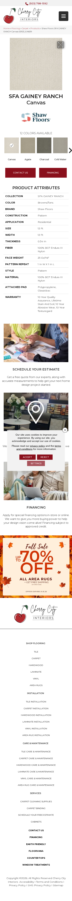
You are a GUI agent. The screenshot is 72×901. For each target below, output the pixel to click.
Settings (36, 463)
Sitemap (58, 885)
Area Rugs (36, 685)
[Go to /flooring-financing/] (36, 495)
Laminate (36, 671)
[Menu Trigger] (63, 16)
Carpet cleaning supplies (36, 801)
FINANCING (53, 172)
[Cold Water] (60, 145)
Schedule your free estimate (36, 815)
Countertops (36, 858)
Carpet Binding (36, 808)
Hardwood (36, 665)
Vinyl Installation (36, 728)
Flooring (16, 28)
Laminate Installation (36, 721)
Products (35, 28)
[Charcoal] (44, 145)
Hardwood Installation (36, 715)
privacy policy (37, 445)
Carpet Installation (36, 708)
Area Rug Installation (36, 735)
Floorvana (36, 851)
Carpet (25, 28)
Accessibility (26, 881)
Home (6, 28)
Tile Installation (36, 701)
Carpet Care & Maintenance (36, 758)
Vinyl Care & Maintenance (36, 778)
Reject (45, 457)
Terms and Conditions (49, 881)
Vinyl (36, 678)
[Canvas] (11, 145)
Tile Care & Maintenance (36, 751)
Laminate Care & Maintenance (36, 771)
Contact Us (20, 172)
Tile (36, 651)
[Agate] (28, 145)
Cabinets (36, 821)
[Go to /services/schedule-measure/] (36, 355)
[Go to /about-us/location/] (36, 424)
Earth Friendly (36, 844)
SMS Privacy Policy (39, 885)
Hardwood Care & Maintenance (36, 765)
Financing (36, 837)
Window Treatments (36, 864)
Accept (27, 457)
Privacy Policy (17, 885)
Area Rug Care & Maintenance (36, 785)
